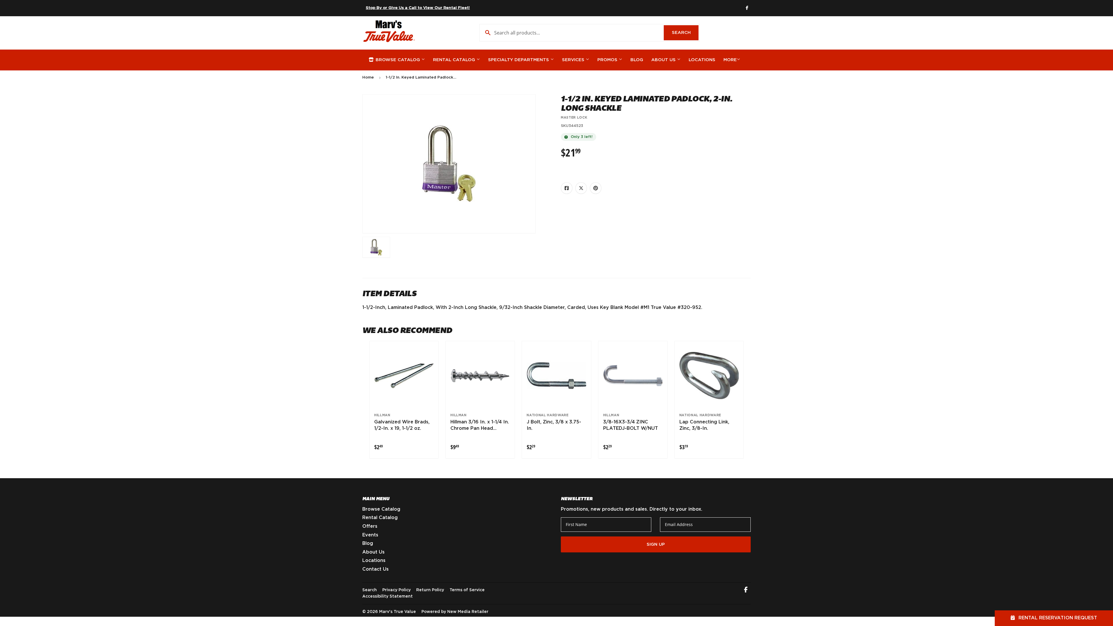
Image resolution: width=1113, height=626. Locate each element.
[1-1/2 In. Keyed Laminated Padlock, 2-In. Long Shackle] (376, 247)
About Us (664, 60)
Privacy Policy (396, 590)
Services (574, 60)
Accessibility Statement (387, 596)
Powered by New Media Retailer (454, 612)
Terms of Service (467, 590)
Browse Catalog (397, 60)
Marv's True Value (397, 612)
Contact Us (375, 569)
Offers (369, 526)
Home (368, 77)
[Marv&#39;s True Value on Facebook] (746, 590)
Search (685, 32)
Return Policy (430, 590)
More (730, 60)
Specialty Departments (519, 60)
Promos (608, 60)
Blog (636, 60)
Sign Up (656, 544)
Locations (702, 60)
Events (370, 535)
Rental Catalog (455, 60)
